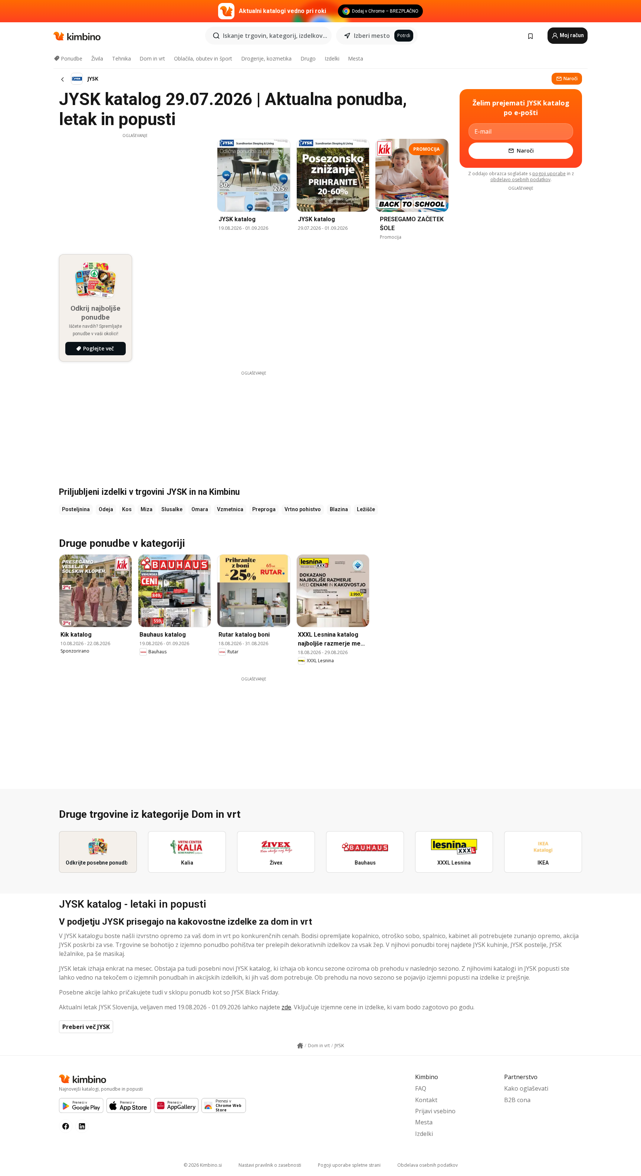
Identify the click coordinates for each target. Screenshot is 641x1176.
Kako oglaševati (526, 1088)
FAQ (420, 1088)
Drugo (308, 58)
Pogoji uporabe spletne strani (349, 1165)
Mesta (355, 58)
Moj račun (571, 35)
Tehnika (121, 58)
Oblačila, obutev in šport (203, 58)
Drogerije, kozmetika (266, 58)
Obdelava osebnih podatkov (427, 1165)
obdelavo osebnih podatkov (520, 179)
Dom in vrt (152, 58)
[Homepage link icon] (300, 1046)
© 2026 (203, 1165)
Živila (97, 58)
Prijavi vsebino (435, 1111)
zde (286, 1007)
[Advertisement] (135, 190)
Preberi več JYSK (86, 1027)
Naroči (570, 78)
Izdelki (332, 58)
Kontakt (426, 1100)
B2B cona (517, 1100)
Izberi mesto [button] (372, 36)
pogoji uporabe (549, 173)
